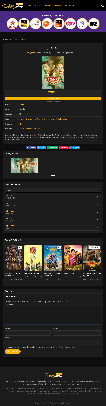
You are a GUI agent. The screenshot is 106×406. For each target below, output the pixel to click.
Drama (21, 104)
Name (8, 329)
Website (8, 338)
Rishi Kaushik (61, 119)
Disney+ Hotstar (25, 129)
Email (56, 329)
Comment (10, 305)
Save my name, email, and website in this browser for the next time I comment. (40, 347)
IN (20, 124)
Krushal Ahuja (49, 119)
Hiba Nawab (38, 119)
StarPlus (36, 129)
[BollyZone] (13, 5)
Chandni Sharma (25, 119)
